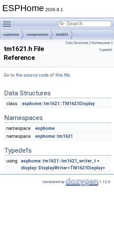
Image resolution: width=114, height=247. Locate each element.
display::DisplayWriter (44, 167)
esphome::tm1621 (54, 136)
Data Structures (77, 43)
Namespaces (101, 43)
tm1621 (62, 34)
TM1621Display (86, 167)
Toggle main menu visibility (8, 23)
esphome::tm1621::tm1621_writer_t (58, 160)
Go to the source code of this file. (37, 75)
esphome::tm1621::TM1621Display (58, 103)
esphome (11, 34)
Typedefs (105, 50)
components (37, 34)
